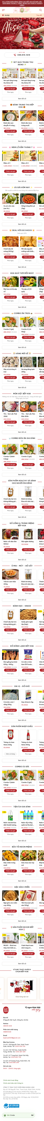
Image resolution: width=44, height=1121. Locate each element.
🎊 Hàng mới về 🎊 (22, 353)
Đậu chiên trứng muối (9, 864)
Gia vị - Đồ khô (22, 686)
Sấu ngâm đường (27, 541)
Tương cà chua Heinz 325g (9, 743)
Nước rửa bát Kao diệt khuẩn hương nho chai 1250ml (10, 824)
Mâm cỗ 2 (25, 163)
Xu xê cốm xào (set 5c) (9, 207)
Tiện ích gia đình (22, 807)
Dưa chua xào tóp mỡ (27, 864)
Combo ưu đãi (22, 766)
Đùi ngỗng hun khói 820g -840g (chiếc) (10, 663)
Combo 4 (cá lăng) (26, 330)
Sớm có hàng (10, 754)
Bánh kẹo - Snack (22, 606)
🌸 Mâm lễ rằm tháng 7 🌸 (22, 147)
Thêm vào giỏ (10, 88)
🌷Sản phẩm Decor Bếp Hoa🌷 (22, 928)
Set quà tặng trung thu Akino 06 (10, 81)
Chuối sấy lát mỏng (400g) (8, 250)
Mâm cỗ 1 (7, 163)
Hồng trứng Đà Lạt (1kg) (28, 207)
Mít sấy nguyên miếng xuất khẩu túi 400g (27, 250)
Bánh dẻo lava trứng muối (26, 124)
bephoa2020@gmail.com (11, 1038)
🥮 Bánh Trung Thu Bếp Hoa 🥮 (22, 106)
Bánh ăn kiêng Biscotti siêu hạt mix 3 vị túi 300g (27, 500)
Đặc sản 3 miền (22, 887)
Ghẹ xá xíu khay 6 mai (10, 370)
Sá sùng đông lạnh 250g (27, 370)
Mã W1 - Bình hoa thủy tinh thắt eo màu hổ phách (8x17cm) (10, 946)
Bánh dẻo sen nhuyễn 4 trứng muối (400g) (9, 124)
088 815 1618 (7, 1026)
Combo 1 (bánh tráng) (9, 458)
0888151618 (7, 1032)
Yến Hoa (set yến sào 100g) (27, 904)
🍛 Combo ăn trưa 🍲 (22, 313)
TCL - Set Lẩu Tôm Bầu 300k (28, 415)
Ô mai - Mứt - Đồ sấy (22, 566)
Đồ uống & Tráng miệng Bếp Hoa (22, 524)
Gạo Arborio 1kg (27, 702)
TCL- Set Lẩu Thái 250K (10, 415)
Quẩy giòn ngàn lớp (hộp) (27, 623)
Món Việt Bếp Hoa (22, 394)
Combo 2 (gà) (9, 329)
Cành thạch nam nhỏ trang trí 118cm (27, 946)
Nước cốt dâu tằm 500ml (10, 543)
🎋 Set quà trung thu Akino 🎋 (22, 63)
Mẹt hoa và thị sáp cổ (10, 290)
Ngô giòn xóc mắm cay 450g (10, 904)
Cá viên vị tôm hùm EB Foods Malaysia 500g (26, 663)
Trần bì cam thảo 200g (10, 583)
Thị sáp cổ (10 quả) (26, 290)
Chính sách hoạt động (10, 1080)
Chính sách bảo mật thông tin (13, 1083)
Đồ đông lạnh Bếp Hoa (22, 646)
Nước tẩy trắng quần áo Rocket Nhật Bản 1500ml (27, 824)
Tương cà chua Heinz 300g (26, 743)
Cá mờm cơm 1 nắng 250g (9, 703)
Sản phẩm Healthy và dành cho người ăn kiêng (22, 482)
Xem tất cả (22, 99)
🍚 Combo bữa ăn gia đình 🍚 (22, 439)
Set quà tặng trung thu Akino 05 (28, 81)
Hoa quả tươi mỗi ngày (22, 273)
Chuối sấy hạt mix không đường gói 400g (10, 500)
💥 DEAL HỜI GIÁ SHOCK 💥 (21, 230)
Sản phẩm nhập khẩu (22, 726)
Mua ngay (10, 92)
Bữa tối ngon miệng (22, 847)
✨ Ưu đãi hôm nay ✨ (22, 187)
